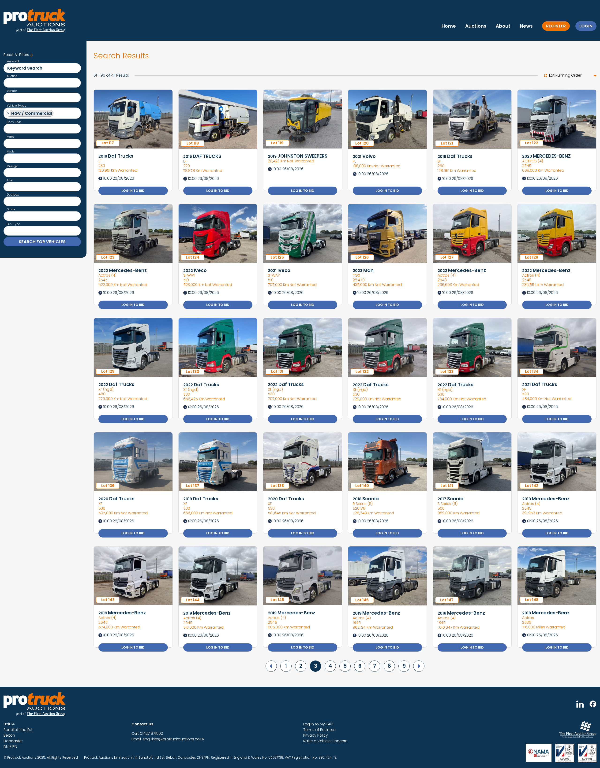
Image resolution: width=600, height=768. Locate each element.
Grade (11, 209)
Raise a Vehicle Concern (325, 741)
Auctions (475, 26)
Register (556, 26)
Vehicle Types (16, 106)
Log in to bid (133, 190)
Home (449, 26)
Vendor (12, 91)
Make (10, 137)
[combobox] (42, 83)
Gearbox (13, 195)
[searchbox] (7, 83)
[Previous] (271, 666)
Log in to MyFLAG (318, 724)
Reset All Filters (17, 54)
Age (9, 180)
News (526, 26)
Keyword (13, 61)
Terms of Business (319, 729)
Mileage (12, 166)
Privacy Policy (315, 735)
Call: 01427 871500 (147, 733)
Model (11, 151)
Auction (12, 76)
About (503, 26)
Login (585, 26)
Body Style (14, 122)
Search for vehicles (42, 242)
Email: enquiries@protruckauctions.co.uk (167, 739)
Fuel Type (13, 224)
